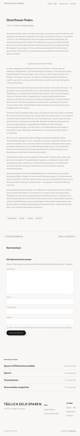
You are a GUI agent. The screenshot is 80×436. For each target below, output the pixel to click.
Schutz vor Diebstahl (66, 236)
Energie (22, 218)
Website (8, 317)
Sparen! (7, 373)
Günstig (30, 218)
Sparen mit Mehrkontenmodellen (19, 365)
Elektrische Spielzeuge (14, 236)
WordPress (72, 431)
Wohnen (31, 25)
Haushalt (39, 218)
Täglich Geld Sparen (14, 3)
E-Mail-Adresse (11, 307)
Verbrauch (24, 25)
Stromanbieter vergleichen (16, 387)
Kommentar (10, 269)
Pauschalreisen (11, 380)
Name (8, 297)
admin (16, 25)
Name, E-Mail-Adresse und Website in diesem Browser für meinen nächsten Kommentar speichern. (40, 327)
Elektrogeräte (12, 218)
